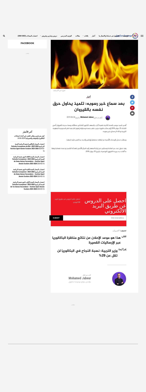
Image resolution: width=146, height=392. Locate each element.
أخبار (93, 36)
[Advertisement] (73, 16)
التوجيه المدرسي (66, 36)
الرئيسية (125, 36)
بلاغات (86, 36)
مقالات (77, 36)
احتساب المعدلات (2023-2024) (28, 36)
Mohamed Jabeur (87, 117)
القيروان (116, 231)
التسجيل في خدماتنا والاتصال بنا (109, 36)
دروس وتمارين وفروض (49, 36)
